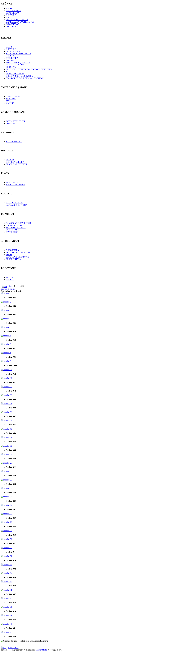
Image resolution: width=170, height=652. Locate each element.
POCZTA (10, 279)
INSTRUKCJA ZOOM (15, 121)
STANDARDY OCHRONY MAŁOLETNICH (25, 78)
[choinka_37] (6, 598)
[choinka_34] (6, 573)
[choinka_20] (6, 454)
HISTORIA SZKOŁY (15, 162)
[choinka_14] (6, 403)
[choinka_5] (6, 327)
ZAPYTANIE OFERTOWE (17, 257)
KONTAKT (11, 15)
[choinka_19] (6, 446)
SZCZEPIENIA (12, 26)
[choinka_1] (6, 293)
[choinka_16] (6, 420)
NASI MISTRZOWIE (15, 225)
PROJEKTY (11, 67)
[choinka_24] (6, 488)
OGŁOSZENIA (12, 250)
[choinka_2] (6, 302)
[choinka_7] (6, 344)
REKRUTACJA (12, 13)
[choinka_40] (6, 624)
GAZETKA (11, 56)
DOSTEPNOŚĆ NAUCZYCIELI (19, 76)
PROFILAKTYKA (14, 259)
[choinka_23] (6, 480)
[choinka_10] (6, 370)
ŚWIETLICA (11, 60)
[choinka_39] (6, 615)
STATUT (9, 71)
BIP (7, 17)
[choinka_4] (6, 319)
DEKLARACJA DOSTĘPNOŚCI (20, 22)
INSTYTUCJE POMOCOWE (18, 252)
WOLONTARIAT (13, 230)
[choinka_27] (6, 514)
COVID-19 (10, 123)
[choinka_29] (6, 531)
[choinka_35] (6, 581)
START (9, 8)
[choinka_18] (6, 437)
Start (10, 286)
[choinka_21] (6, 463)
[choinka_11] (6, 378)
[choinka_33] (6, 565)
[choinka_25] (6, 497)
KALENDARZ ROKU (15, 184)
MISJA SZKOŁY (13, 51)
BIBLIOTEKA (12, 58)
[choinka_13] (6, 395)
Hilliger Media (41, 650)
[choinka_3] (6, 310)
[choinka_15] (6, 412)
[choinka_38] (6, 607)
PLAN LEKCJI (12, 182)
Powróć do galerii (8, 289)
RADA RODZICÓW (14, 203)
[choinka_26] (6, 505)
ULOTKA (10, 103)
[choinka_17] (6, 429)
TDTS (8, 101)
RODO (9, 255)
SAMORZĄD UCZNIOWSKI (18, 223)
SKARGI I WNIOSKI (15, 74)
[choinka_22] (6, 471)
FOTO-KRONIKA (13, 11)
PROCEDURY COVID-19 (17, 20)
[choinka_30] (6, 539)
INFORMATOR (12, 24)
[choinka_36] (6, 590)
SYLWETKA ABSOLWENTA (18, 53)
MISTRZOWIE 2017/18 (16, 227)
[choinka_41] (6, 632)
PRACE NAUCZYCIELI (16, 164)
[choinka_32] (6, 556)
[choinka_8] (6, 353)
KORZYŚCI (11, 98)
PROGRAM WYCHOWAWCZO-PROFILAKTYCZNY (29, 69)
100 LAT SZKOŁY (14, 141)
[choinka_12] (6, 387)
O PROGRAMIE (13, 96)
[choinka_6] (6, 336)
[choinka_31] (6, 548)
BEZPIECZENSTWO (15, 65)
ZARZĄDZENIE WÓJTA (16, 205)
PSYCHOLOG (12, 232)
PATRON (10, 160)
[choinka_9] (6, 361)
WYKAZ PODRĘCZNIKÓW (18, 62)
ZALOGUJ (10, 277)
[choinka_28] (6, 522)
